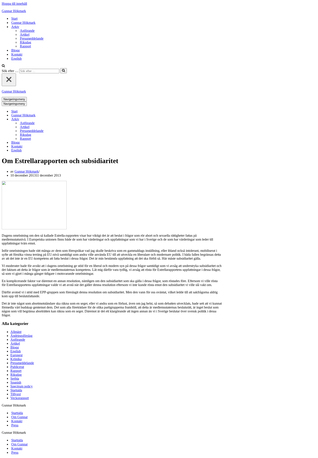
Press (14, 425)
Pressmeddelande (31, 38)
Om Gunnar (19, 417)
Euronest (16, 355)
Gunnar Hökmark (23, 22)
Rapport (25, 46)
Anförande (27, 30)
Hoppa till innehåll (14, 3)
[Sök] (3, 66)
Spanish (15, 382)
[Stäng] (9, 79)
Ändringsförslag (21, 335)
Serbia (14, 378)
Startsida (16, 390)
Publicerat (17, 367)
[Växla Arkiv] (77, 119)
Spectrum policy (21, 386)
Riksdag (25, 42)
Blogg (15, 50)
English (16, 58)
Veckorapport (19, 398)
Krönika (16, 359)
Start (14, 18)
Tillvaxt (15, 394)
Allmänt (15, 332)
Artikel (24, 34)
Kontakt (16, 54)
